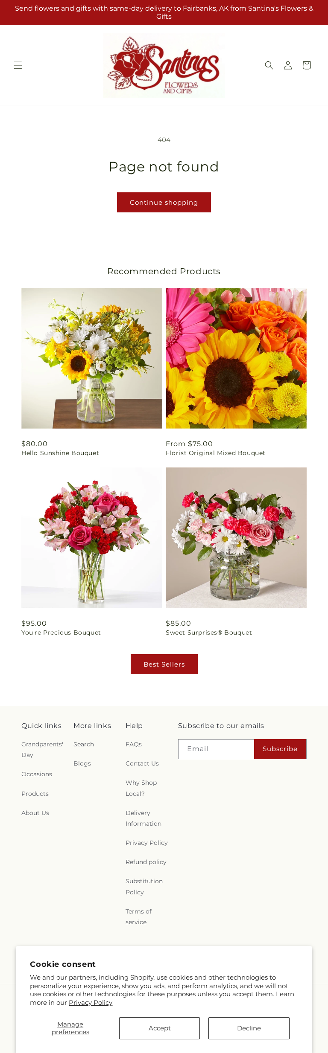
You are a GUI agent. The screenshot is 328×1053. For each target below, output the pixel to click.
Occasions (36, 774)
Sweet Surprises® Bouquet (209, 632)
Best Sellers (164, 664)
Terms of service (139, 917)
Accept (160, 1028)
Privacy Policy (90, 1002)
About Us (35, 813)
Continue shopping (164, 202)
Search (83, 744)
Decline (249, 1028)
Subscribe (280, 749)
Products (35, 794)
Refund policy (146, 862)
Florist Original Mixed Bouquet (216, 453)
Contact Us (142, 763)
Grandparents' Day (42, 749)
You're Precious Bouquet (61, 632)
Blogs (82, 763)
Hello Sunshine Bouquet (60, 453)
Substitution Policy (144, 886)
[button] (18, 65)
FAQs (134, 744)
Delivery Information (143, 818)
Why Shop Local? (141, 788)
